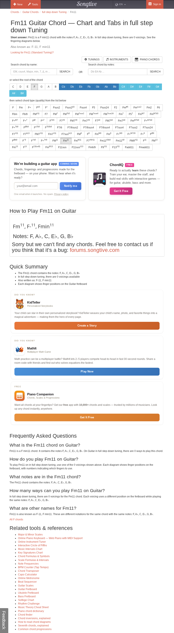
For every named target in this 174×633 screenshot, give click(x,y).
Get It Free (121, 191)
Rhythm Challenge (29, 603)
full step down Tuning (54, 12)
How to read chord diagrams (34, 621)
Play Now (87, 371)
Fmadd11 (144, 147)
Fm (21, 107)
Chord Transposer (28, 570)
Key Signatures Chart (30, 552)
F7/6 (59, 127)
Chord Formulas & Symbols (34, 556)
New (19, 4)
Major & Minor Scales (30, 534)
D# (132, 86)
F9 (104, 147)
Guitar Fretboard (27, 589)
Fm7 (86, 120)
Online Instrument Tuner (32, 541)
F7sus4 (119, 127)
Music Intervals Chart (30, 549)
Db (72, 86)
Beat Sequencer (27, 581)
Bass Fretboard (27, 596)
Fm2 (149, 107)
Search (64, 71)
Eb (80, 86)
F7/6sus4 (88, 127)
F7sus (67, 134)
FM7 (73, 120)
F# (148, 86)
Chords (15, 12)
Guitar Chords (30, 12)
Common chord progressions (35, 629)
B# (22, 93)
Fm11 (105, 140)
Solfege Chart (26, 600)
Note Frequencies (28, 563)
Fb (89, 86)
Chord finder (25, 614)
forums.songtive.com (94, 250)
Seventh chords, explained (33, 625)
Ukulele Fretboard (28, 592)
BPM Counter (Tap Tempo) (33, 567)
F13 (116, 147)
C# (123, 86)
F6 (158, 107)
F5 (93, 107)
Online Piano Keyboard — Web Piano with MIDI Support (50, 538)
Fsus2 (56, 107)
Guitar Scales (26, 585)
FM (36, 114)
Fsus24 (104, 107)
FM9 (134, 140)
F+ (29, 107)
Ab (106, 86)
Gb (97, 86)
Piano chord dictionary (31, 611)
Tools (35, 4)
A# (13, 93)
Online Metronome (28, 578)
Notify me (70, 185)
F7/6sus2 (72, 127)
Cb (63, 86)
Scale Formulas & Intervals (33, 560)
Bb (114, 86)
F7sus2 (133, 127)
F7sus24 (148, 127)
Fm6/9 (92, 147)
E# (140, 86)
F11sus (62, 147)
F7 (46, 114)
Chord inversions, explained (34, 618)
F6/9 (25, 114)
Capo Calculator (27, 574)
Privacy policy (61, 194)
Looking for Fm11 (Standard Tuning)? (32, 52)
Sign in (156, 4)
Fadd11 (129, 147)
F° (46, 107)
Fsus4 (83, 107)
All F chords (16, 519)
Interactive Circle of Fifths (32, 545)
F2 (115, 107)
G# (157, 86)
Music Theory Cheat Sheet (33, 607)
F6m (14, 114)
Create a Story (87, 325)
